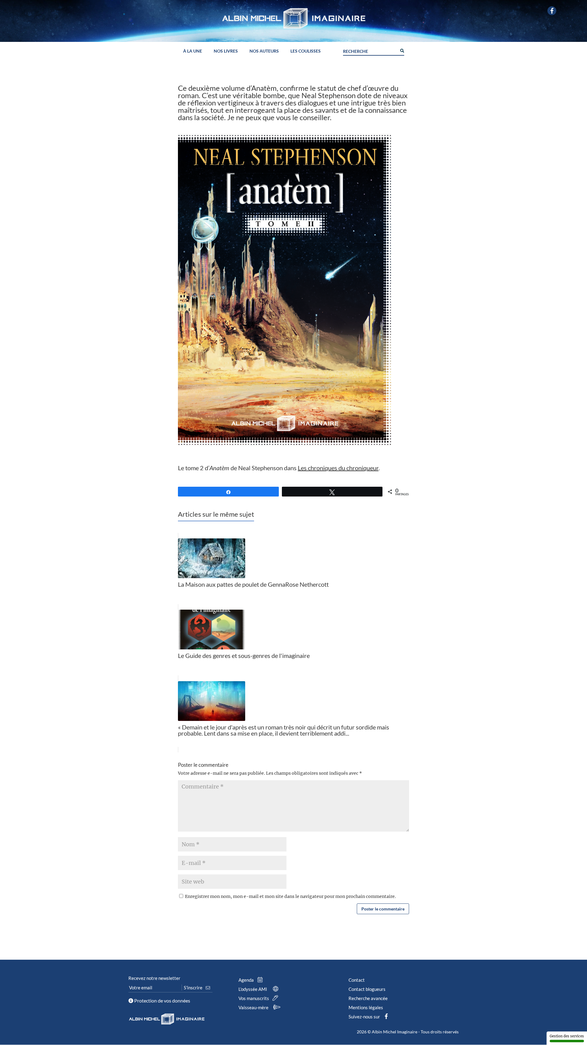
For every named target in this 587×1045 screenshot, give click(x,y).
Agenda (246, 980)
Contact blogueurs (367, 989)
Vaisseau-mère (253, 1007)
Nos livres (226, 51)
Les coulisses (305, 51)
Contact (357, 980)
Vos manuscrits (254, 998)
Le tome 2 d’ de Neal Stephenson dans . (279, 467)
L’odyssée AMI (253, 989)
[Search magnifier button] (401, 50)
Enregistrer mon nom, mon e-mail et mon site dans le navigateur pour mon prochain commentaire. (290, 896)
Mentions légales (366, 1007)
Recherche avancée (368, 998)
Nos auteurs (264, 51)
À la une (192, 51)
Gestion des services (567, 1036)
